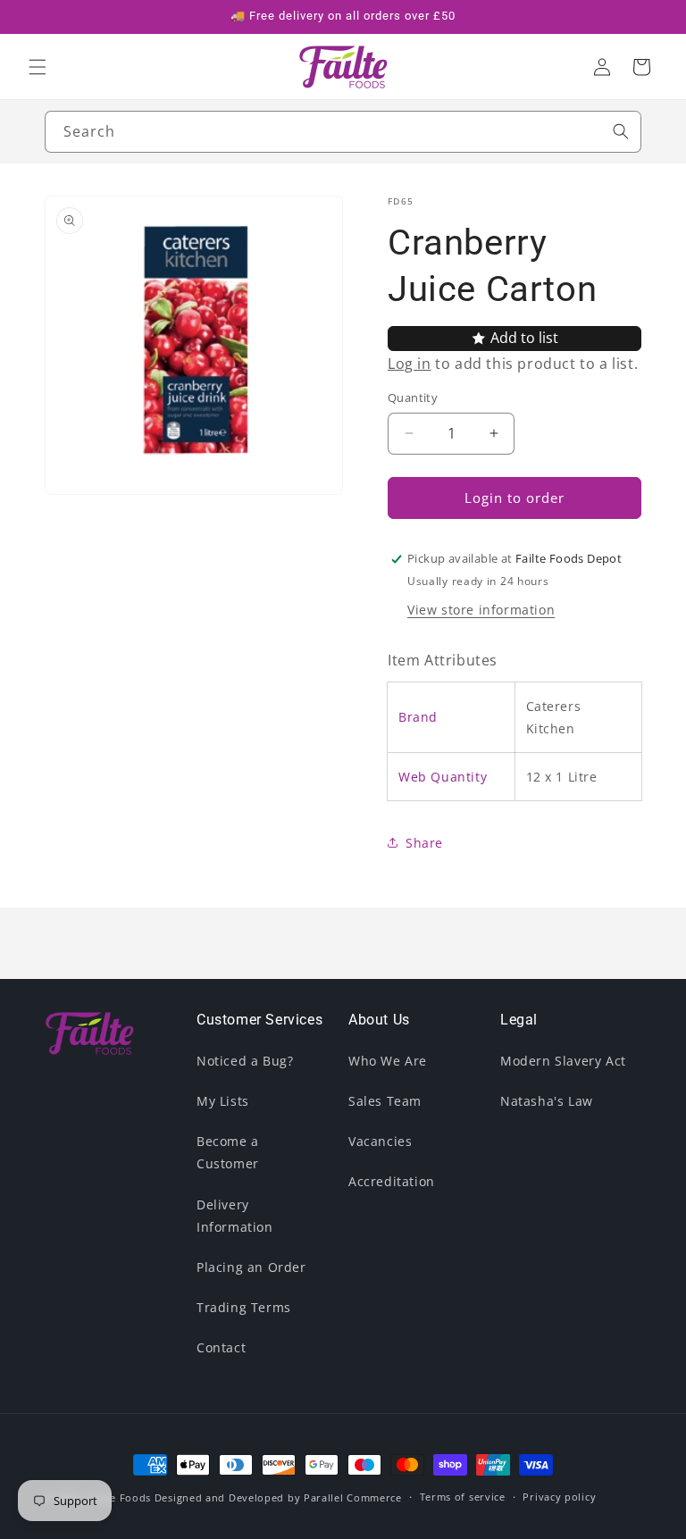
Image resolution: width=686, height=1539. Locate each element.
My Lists (223, 1100)
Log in (409, 363)
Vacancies (380, 1141)
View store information (481, 609)
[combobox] (343, 132)
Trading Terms (244, 1307)
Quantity (413, 397)
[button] (37, 67)
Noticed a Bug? (245, 1060)
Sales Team (385, 1100)
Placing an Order (251, 1267)
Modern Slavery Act (563, 1060)
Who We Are (387, 1060)
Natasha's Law (546, 1100)
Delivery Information (235, 1215)
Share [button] (424, 842)
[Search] (620, 131)
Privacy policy (559, 1496)
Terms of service (463, 1496)
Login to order (514, 497)
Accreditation (391, 1181)
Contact (221, 1347)
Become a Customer (228, 1152)
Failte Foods (119, 1497)
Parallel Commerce (353, 1497)
